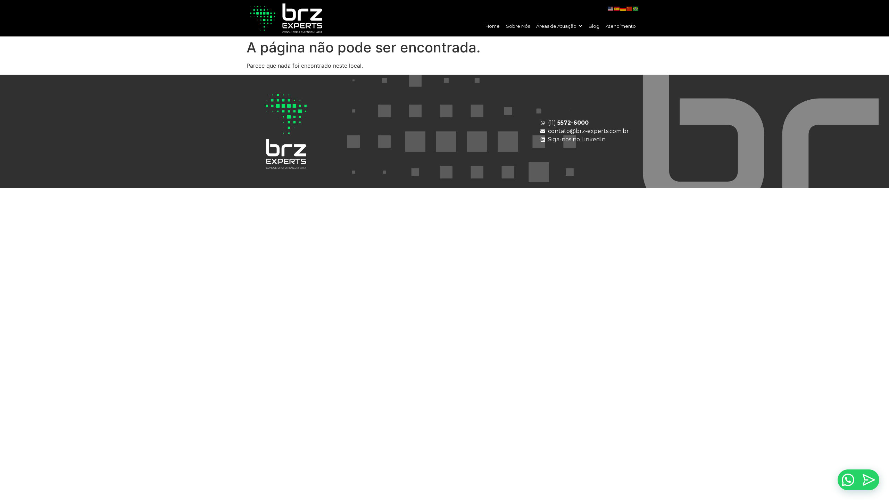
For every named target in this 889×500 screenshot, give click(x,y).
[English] (611, 8)
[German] (623, 8)
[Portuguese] (636, 8)
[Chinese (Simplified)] (629, 8)
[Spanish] (617, 8)
